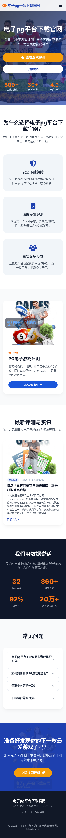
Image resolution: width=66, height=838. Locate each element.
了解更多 (33, 69)
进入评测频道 (31, 384)
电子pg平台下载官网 (29, 801)
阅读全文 (12, 519)
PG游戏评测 (37, 812)
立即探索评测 (30, 773)
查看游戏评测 (35, 57)
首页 (24, 812)
